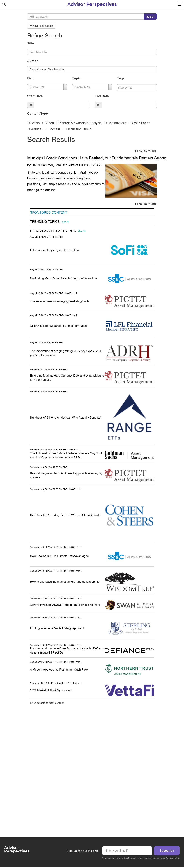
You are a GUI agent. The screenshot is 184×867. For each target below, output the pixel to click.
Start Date (35, 96)
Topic (76, 78)
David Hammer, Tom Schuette (53, 165)
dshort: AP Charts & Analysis (80, 122)
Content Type (37, 113)
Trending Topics (45, 221)
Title (30, 43)
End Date (102, 96)
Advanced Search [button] (42, 25)
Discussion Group (78, 128)
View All (65, 221)
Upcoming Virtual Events (53, 231)
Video (49, 122)
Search (150, 16)
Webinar (36, 128)
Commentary (116, 122)
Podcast (53, 128)
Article (35, 122)
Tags (121, 78)
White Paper (140, 122)
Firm (30, 78)
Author (32, 60)
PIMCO (84, 165)
